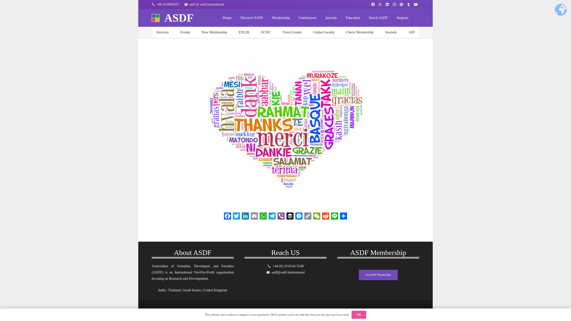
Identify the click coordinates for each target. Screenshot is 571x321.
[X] (380, 4)
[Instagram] (394, 4)
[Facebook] (373, 4)
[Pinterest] (401, 4)
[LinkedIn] (387, 4)
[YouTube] (415, 4)
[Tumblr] (408, 4)
